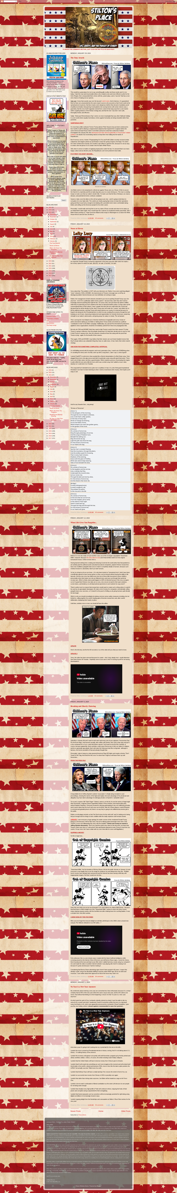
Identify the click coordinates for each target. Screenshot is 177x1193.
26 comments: (99, 976)
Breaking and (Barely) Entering (83, 706)
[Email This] (107, 218)
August (52, 224)
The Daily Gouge (51, 325)
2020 (50, 268)
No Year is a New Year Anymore (83, 986)
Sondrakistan (50, 323)
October (52, 219)
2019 (50, 270)
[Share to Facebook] (112, 218)
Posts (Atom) (82, 1115)
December (53, 214)
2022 (50, 263)
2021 (50, 266)
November (53, 217)
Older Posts (125, 1111)
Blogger (99, 1186)
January (52, 241)
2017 (50, 275)
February (53, 238)
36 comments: (99, 1105)
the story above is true (93, 557)
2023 (50, 261)
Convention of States (53, 318)
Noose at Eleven (77, 228)
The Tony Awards (77, 57)
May (51, 231)
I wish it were (105, 101)
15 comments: (98, 696)
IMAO (48, 321)
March (52, 236)
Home (101, 1111)
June (51, 229)
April (51, 234)
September (53, 221)
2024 (50, 212)
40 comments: (99, 218)
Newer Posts (76, 1111)
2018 (50, 273)
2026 (50, 207)
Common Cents (51, 316)
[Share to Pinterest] (114, 218)
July (51, 226)
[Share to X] (111, 218)
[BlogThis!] (109, 218)
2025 (50, 210)
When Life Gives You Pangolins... (84, 522)
